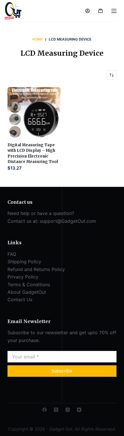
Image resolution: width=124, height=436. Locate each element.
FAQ (11, 254)
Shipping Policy (24, 261)
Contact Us (19, 299)
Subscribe (61, 371)
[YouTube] (79, 410)
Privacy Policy (22, 277)
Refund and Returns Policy (36, 269)
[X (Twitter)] (56, 410)
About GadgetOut (26, 292)
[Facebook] (44, 410)
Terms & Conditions (28, 284)
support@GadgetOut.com (68, 221)
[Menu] (114, 11)
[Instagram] (67, 410)
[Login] (87, 11)
